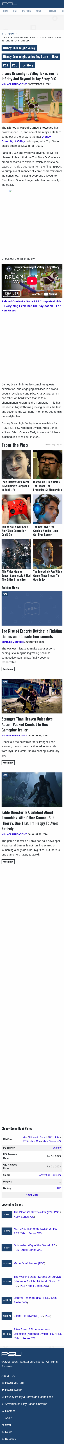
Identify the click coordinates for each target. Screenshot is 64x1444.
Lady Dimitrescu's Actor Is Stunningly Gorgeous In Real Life (15, 486)
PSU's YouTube (14, 1382)
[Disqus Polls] (32, 910)
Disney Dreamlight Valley (19, 48)
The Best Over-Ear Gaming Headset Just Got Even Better (45, 531)
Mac (25, 1137)
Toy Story (27, 65)
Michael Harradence (14, 84)
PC (51, 1137)
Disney (57, 1147)
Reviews (10, 1439)
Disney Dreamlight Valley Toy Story (25, 56)
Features (51, 11)
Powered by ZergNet (53, 445)
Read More (32, 1194)
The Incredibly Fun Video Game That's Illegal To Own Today (47, 575)
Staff (7, 1425)
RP (59, 1188)
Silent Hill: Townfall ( (26, 1315)
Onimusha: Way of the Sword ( (33, 1245)
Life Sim (56, 1175)
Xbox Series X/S (52, 1141)
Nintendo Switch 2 (39, 1228)
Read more (8, 669)
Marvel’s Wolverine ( (26, 1263)
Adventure (44, 1175)
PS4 (5, 65)
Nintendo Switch (38, 1137)
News (38, 11)
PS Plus (26, 11)
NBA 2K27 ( (21, 1228)
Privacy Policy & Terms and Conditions (28, 1396)
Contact (9, 1411)
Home (5, 11)
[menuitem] (5, 11)
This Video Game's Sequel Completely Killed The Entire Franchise (16, 575)
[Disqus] (32, 992)
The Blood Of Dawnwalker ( (31, 1212)
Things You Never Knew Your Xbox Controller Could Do (15, 531)
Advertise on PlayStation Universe (25, 1404)
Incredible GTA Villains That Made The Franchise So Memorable (47, 486)
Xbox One (35, 1141)
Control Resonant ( (25, 1297)
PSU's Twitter (13, 1389)
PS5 (15, 11)
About (8, 1418)
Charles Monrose (13, 642)
